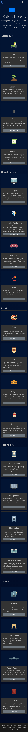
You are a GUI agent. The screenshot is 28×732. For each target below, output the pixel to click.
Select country (13, 65)
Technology (5, 10)
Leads (24, 725)
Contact (4, 727)
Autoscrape (7, 2)
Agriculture (5, 6)
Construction (13, 6)
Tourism (12, 10)
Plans (19, 725)
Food (20, 6)
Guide (3, 725)
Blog (8, 725)
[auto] (23, 2)
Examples (13, 725)
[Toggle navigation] (26, 2)
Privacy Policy (11, 727)
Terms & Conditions (21, 727)
